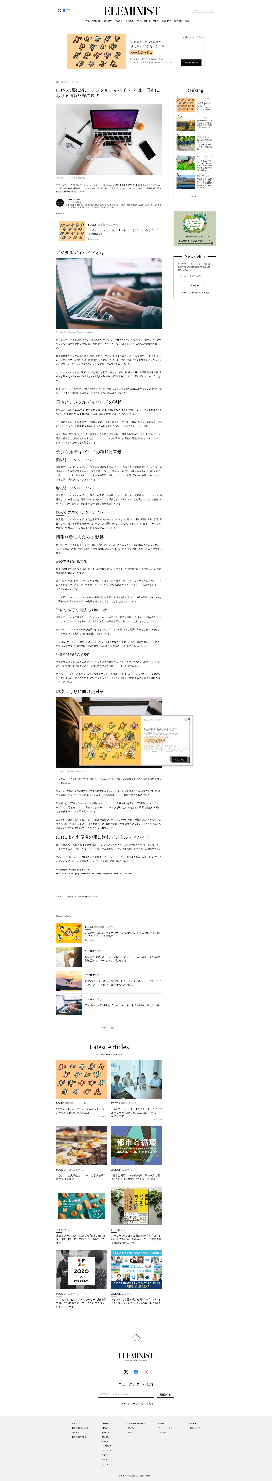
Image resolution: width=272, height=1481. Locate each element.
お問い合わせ (132, 1428)
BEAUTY (108, 21)
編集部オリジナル (207, 99)
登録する (195, 285)
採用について (194, 1428)
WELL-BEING (143, 21)
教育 (113, 1028)
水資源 (206, 176)
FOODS (118, 21)
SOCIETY (166, 21)
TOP (58, 82)
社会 (71, 82)
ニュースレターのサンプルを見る (195, 293)
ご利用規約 (162, 1432)
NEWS (86, 21)
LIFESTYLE (130, 21)
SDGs (187, 21)
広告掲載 (130, 1432)
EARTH (156, 21)
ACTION (178, 21)
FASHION (96, 21)
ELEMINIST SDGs (79, 1437)
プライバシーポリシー (167, 1428)
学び (76, 82)
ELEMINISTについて (80, 1428)
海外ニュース (207, 137)
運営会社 (75, 1432)
